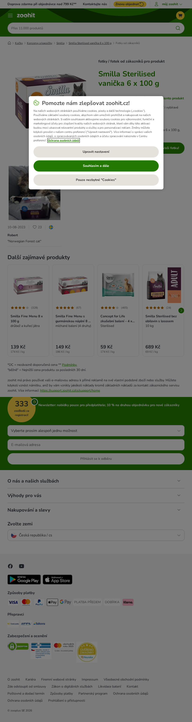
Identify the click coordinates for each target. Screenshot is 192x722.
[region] (96, 142)
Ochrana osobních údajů (63, 140)
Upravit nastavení (96, 152)
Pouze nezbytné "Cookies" (96, 180)
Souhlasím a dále (96, 166)
